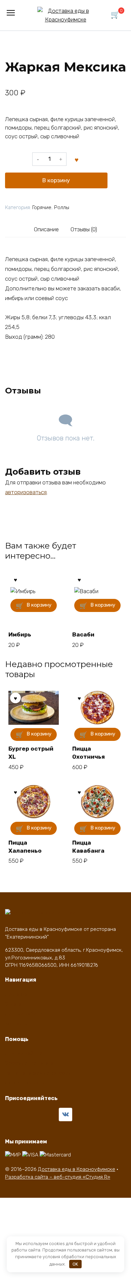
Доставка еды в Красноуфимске (76, 1169)
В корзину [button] (39, 605)
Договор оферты (25, 1083)
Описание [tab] (46, 229)
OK (75, 1264)
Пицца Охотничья (88, 752)
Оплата (13, 1004)
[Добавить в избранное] (77, 159)
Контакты (16, 1024)
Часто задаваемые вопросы (38, 1073)
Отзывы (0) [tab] (84, 229)
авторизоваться (26, 492)
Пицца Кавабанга (88, 846)
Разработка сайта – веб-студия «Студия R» (57, 1177)
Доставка (16, 994)
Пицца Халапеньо (25, 846)
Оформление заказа (29, 1063)
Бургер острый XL (30, 752)
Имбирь (19, 634)
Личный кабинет (25, 1014)
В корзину (56, 180)
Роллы (61, 207)
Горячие (41, 207)
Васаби (83, 634)
